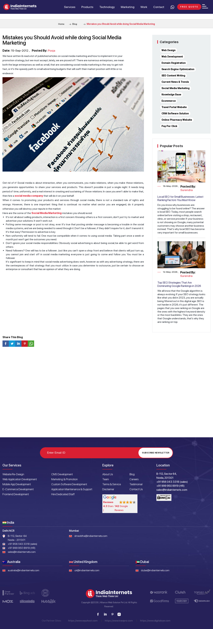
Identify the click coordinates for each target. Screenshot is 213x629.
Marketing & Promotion (64, 479)
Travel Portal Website (174, 107)
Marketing (127, 7)
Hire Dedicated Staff (63, 494)
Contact (158, 7)
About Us (107, 474)
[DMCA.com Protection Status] (163, 497)
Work (143, 7)
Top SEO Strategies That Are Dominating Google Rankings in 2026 (179, 284)
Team (105, 479)
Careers (133, 479)
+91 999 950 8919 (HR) (21, 547)
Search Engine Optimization (178, 69)
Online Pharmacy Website (177, 119)
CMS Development (62, 474)
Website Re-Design (13, 474)
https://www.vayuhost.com (83, 621)
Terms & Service (111, 484)
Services (69, 7)
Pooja (51, 50)
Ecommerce (169, 100)
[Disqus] (106, 393)
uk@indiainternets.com (86, 570)
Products (87, 7)
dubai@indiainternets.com (155, 570)
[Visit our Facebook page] (98, 614)
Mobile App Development (16, 484)
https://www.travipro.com (119, 621)
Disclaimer (108, 489)
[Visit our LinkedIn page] (105, 614)
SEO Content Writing (173, 75)
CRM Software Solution (175, 113)
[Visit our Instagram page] (119, 614)
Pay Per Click (169, 126)
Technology (107, 7)
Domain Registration (174, 62)
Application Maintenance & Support (71, 489)
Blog (74, 24)
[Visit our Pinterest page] (112, 614)
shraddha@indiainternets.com (90, 535)
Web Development (172, 56)
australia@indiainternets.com (23, 570)
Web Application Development (19, 479)
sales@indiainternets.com (22, 551)
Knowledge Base (171, 94)
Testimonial (135, 484)
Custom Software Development (69, 484)
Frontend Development (15, 494)
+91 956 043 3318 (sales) (22, 543)
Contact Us (136, 489)
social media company (29, 195)
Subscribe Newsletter (155, 452)
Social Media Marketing (46, 213)
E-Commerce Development (18, 489)
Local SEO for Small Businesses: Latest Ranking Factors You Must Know (180, 198)
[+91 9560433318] (172, 7)
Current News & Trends (175, 81)
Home (61, 24)
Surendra (186, 190)
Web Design (169, 50)
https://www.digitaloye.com (155, 621)
